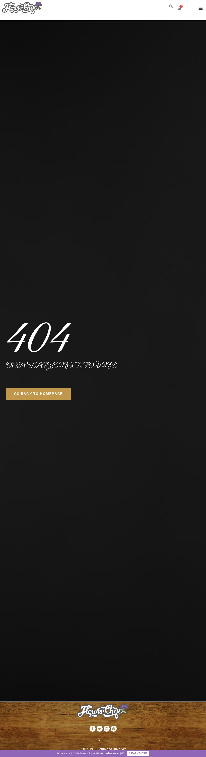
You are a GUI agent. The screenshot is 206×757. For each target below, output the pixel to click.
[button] (200, 8)
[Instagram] (107, 729)
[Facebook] (93, 729)
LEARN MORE (138, 753)
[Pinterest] (114, 729)
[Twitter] (100, 729)
